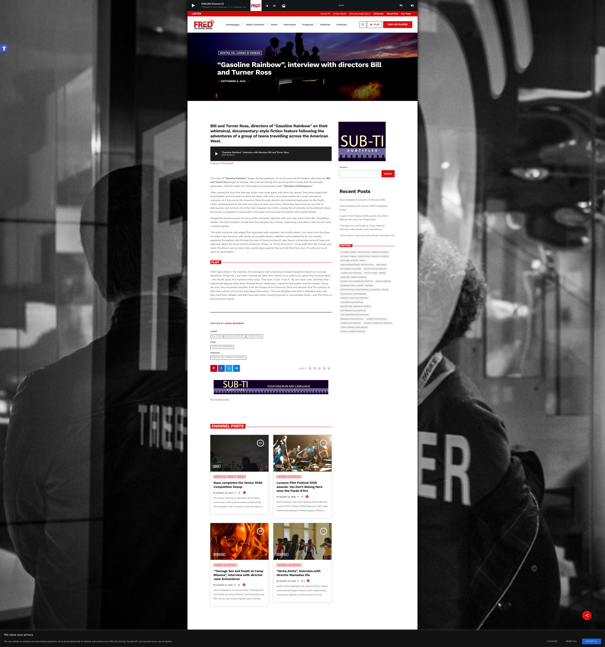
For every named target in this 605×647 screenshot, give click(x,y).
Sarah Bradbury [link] (234, 323)
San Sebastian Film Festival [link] (354, 315)
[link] (4, 48)
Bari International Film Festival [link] (357, 265)
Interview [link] (219, 554)
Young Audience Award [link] (352, 331)
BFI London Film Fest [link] (350, 269)
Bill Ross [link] (217, 336)
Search (343, 167)
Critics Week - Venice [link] (375, 273)
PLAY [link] (374, 24)
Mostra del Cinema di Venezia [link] (240, 53)
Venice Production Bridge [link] (353, 327)
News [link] (216, 466)
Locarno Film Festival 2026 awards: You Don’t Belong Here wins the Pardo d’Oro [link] (299, 486)
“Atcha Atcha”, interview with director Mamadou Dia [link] (299, 573)
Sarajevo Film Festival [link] (352, 319)
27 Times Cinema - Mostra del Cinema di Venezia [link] (364, 252)
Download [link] (227, 163)
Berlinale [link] (381, 265)
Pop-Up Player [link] (398, 24)
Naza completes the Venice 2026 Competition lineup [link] (237, 485)
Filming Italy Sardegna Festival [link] (356, 281)
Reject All (571, 641)
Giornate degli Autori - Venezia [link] (356, 285)
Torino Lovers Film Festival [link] (378, 323)
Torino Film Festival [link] (350, 323)
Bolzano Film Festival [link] (375, 269)
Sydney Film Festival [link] (376, 319)
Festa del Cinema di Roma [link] (353, 277)
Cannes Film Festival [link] (225, 565)
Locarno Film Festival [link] (289, 477)
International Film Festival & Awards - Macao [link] (364, 290)
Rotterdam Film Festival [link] (353, 311)
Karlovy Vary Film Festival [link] (354, 298)
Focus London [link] (383, 281)
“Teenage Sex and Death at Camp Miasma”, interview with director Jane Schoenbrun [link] (238, 575)
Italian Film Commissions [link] (353, 294)
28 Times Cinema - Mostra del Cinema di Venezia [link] (364, 256)
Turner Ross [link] (255, 336)
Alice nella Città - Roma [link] (352, 260)
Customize (551, 641)
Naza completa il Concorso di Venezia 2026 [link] (362, 200)
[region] (302, 638)
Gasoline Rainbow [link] (222, 347)
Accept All (591, 641)
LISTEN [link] (196, 13)
